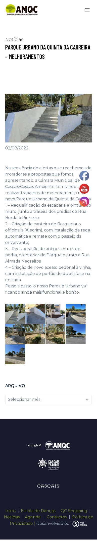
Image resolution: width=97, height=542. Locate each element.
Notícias (12, 517)
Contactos (57, 517)
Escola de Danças (38, 510)
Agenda (33, 517)
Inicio (10, 510)
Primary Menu (87, 10)
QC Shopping (74, 510)
